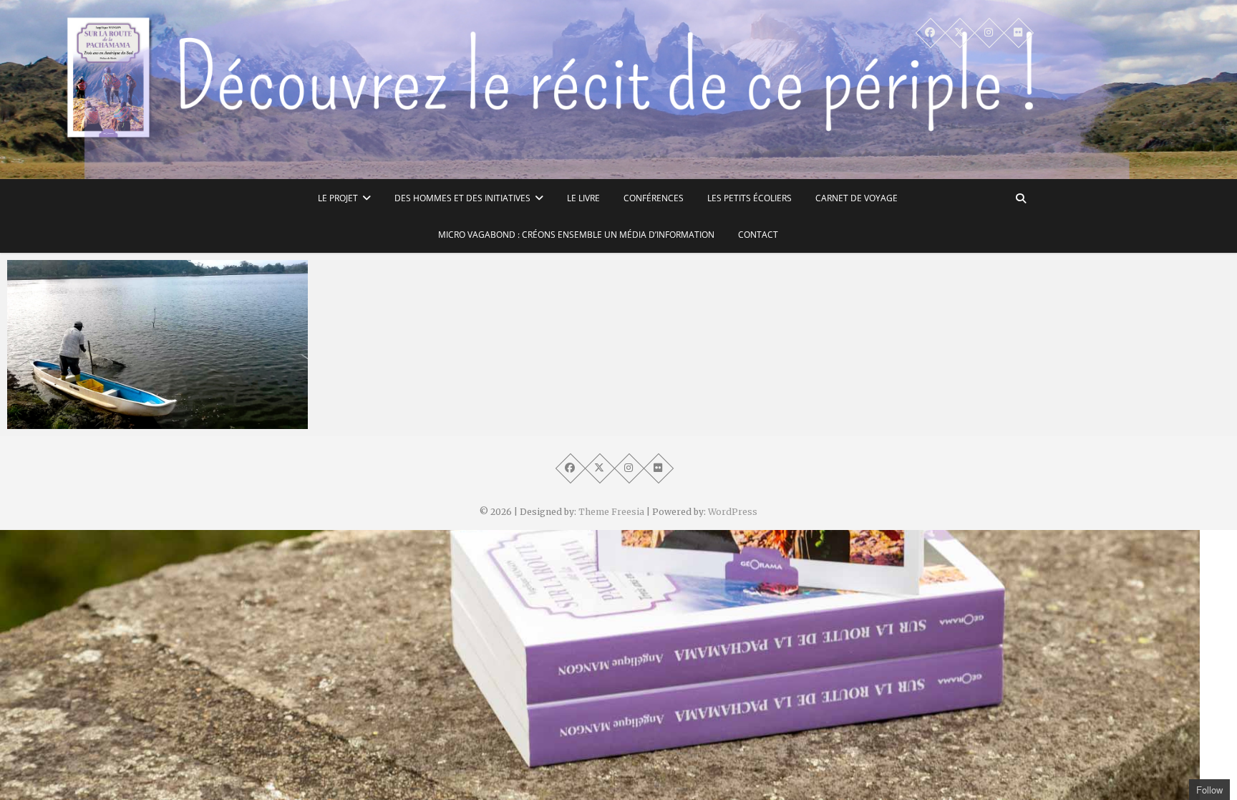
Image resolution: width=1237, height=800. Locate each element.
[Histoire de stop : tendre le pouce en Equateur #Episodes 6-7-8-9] (157, 344)
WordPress (732, 511)
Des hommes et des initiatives (462, 198)
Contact (758, 234)
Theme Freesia (611, 511)
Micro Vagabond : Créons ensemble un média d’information (576, 234)
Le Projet (338, 198)
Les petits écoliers (749, 198)
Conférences (654, 198)
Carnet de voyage (856, 198)
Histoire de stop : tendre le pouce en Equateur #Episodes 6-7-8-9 (140, 413)
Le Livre (583, 198)
